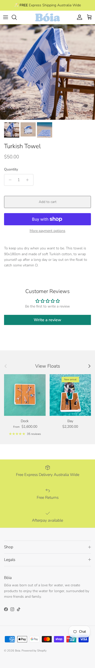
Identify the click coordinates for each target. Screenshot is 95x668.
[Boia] (47, 17)
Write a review (47, 320)
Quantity (11, 169)
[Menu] (5, 17)
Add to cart (47, 201)
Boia (17, 651)
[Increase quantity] (28, 179)
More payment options (47, 231)
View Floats (47, 366)
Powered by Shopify (34, 651)
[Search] (16, 17)
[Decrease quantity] (8, 179)
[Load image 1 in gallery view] (47, 72)
